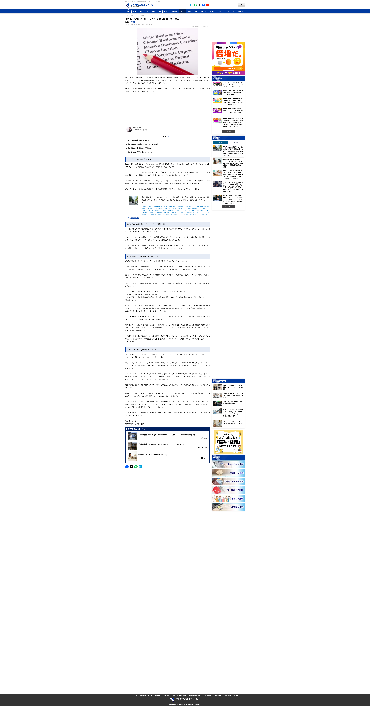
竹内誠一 (133, 22)
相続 (140, 11)
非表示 (169, 136)
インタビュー (230, 11)
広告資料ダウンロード (231, 695)
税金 (147, 11)
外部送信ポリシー (194, 695)
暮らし (183, 11)
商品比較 (240, 11)
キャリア (203, 11)
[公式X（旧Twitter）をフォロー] (199, 5)
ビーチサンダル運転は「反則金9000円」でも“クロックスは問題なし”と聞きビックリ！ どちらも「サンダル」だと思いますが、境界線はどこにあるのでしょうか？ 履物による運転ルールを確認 (233, 187)
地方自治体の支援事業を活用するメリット (141, 148)
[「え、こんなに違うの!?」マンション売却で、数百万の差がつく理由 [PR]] (229, 426)
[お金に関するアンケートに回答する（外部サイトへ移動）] (228, 442)
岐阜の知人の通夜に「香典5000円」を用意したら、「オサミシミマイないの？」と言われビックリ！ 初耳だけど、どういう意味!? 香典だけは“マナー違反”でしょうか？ (233, 199)
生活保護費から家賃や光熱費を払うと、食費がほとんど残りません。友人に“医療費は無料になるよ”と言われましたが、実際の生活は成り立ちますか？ (233, 163)
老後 (189, 11)
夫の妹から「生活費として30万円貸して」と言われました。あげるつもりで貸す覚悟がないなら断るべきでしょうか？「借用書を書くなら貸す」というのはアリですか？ (233, 174)
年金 (153, 11)
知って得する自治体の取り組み (137, 140)
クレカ (212, 11)
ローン (166, 11)
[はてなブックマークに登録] (140, 466)
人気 (128, 11)
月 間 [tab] (236, 142)
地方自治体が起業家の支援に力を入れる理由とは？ (144, 144)
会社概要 (158, 695)
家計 (195, 11)
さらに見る (228, 131)
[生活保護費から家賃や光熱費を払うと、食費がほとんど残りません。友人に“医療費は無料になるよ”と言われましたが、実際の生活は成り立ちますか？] (217, 161)
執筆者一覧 (218, 695)
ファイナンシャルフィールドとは (142, 695)
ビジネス (219, 11)
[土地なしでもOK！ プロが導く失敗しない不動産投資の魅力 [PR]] (229, 405)
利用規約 (166, 695)
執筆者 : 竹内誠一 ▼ (138, 127)
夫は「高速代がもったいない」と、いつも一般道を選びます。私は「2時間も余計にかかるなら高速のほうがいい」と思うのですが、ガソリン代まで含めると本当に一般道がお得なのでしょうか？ (233, 150)
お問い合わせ (207, 695)
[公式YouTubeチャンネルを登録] (207, 5)
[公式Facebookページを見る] (203, 5)
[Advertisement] (167, 110)
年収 (134, 11)
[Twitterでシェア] (131, 466)
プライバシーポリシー (179, 695)
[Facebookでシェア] (127, 466)
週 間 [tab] (220, 142)
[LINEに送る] (136, 466)
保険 (159, 11)
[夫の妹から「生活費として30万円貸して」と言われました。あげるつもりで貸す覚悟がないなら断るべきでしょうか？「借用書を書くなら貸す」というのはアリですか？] (217, 173)
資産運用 (174, 11)
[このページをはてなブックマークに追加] (192, 5)
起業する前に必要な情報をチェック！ (140, 152)
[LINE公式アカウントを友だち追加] (196, 5)
